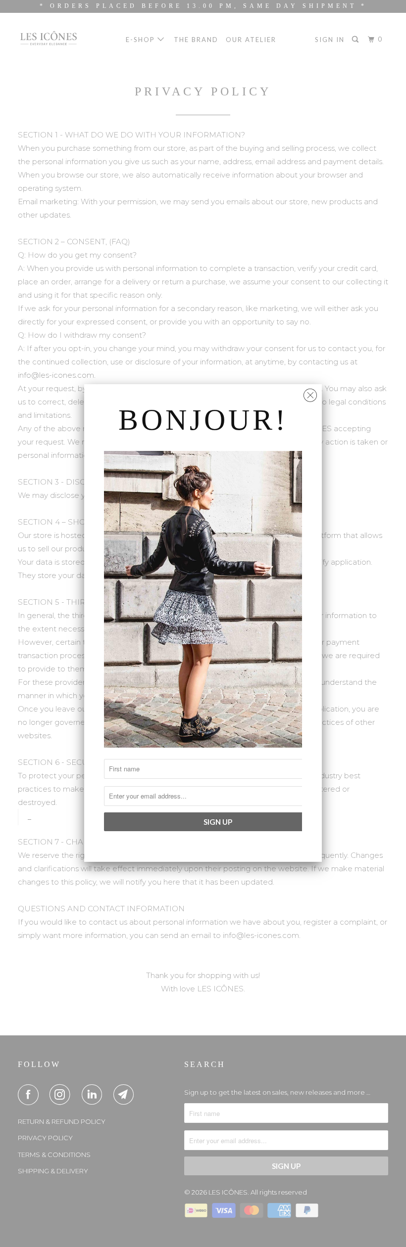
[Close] (310, 393)
